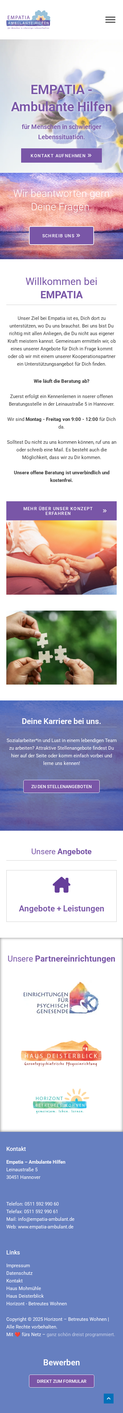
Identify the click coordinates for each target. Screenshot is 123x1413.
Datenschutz (19, 1273)
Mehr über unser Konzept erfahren (58, 511)
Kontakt (14, 1281)
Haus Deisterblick (25, 1296)
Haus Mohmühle (23, 1288)
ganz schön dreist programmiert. (81, 1334)
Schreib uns (58, 235)
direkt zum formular (61, 1381)
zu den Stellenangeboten (61, 786)
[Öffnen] (110, 20)
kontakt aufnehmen (58, 155)
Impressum (18, 1265)
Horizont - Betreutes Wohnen (36, 1304)
